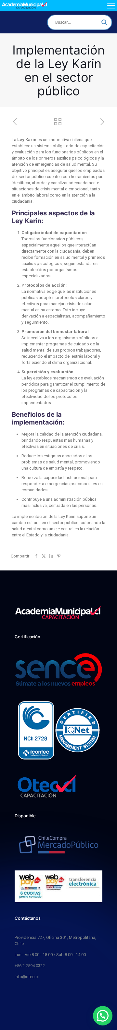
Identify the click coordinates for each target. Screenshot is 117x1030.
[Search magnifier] (104, 22)
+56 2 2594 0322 (30, 965)
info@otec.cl (27, 976)
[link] (47, 787)
